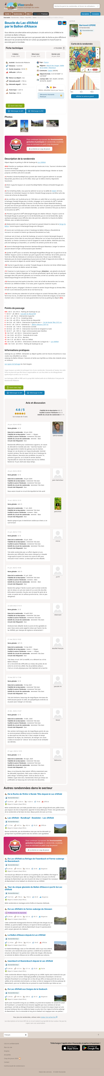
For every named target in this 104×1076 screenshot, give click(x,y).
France (46, 62)
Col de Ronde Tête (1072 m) (52, 322)
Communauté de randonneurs (14, 1066)
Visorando (7, 17)
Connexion (95, 14)
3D (93, 70)
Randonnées (18, 14)
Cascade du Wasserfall (28, 314)
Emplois (6, 1051)
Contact (6, 1062)
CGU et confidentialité (11, 1044)
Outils (7, 14)
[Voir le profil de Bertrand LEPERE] (73, 30)
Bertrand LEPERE (87, 25)
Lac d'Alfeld (42, 162)
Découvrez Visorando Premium (47, 96)
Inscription (85, 14)
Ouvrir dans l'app (16, 106)
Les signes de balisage (12, 364)
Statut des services (45, 1072)
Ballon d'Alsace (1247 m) (40, 324)
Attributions (73, 71)
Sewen (50, 71)
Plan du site (8, 1047)
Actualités (7, 1055)
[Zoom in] (97, 49)
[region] (84, 59)
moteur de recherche (48, 1017)
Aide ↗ (29, 14)
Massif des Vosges (53, 66)
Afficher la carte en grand (85, 96)
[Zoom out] (97, 53)
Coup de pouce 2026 (11, 1058)
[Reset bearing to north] (97, 57)
